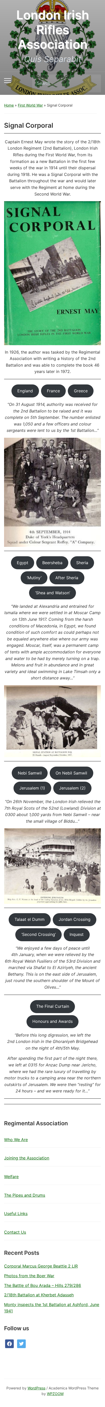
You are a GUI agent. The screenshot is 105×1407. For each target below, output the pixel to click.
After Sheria (66, 577)
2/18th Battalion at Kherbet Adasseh (39, 1294)
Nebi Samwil (30, 773)
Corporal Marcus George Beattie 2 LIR (41, 1266)
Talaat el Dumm (30, 919)
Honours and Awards (52, 1021)
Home (9, 105)
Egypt (22, 562)
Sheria (82, 562)
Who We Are (16, 1139)
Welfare (11, 1176)
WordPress (36, 1388)
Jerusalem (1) (32, 788)
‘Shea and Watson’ (52, 592)
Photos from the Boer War (29, 1275)
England (25, 390)
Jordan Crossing (74, 919)
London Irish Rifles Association (52, 29)
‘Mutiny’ (34, 577)
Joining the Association (26, 1157)
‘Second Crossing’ (38, 934)
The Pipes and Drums (24, 1195)
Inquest (77, 934)
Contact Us (15, 1232)
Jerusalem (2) (72, 788)
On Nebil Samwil (71, 773)
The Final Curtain (52, 1006)
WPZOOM (55, 1393)
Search (92, 83)
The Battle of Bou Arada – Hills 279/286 (42, 1285)
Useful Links (16, 1213)
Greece (81, 390)
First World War (30, 105)
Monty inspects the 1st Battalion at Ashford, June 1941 (51, 1308)
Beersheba (52, 562)
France (53, 390)
